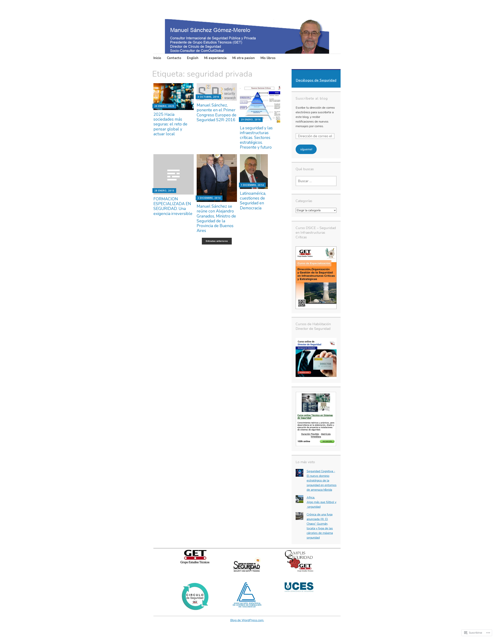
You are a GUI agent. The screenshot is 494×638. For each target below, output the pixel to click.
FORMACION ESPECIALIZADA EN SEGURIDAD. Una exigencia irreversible (172, 206)
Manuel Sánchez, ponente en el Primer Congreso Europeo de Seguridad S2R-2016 (216, 112)
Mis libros (268, 58)
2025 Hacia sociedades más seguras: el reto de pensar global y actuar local (170, 124)
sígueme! (306, 149)
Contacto (174, 58)
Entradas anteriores (217, 241)
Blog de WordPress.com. (247, 620)
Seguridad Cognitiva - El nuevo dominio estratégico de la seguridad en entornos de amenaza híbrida (322, 480)
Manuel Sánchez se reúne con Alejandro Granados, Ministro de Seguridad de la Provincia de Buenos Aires (216, 218)
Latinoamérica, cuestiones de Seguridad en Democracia (253, 201)
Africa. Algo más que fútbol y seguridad (321, 502)
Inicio (157, 58)
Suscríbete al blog (312, 98)
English (192, 58)
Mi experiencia (215, 58)
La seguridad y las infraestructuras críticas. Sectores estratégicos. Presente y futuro (256, 137)
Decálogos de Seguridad (316, 80)
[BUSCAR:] (316, 181)
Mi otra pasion (243, 58)
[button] (195, 559)
